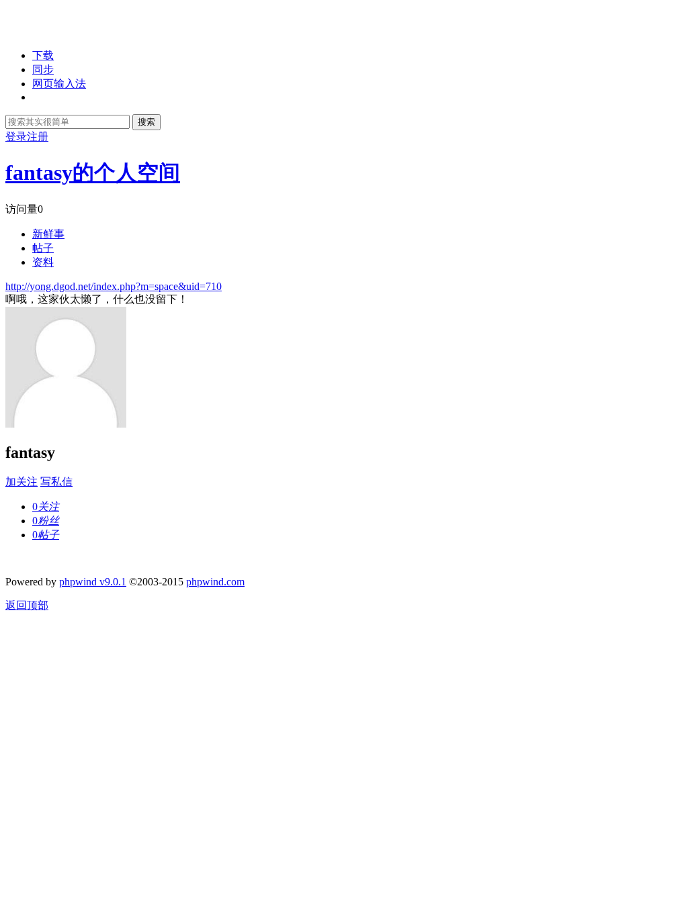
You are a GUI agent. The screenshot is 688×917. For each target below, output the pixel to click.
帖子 (43, 248)
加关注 (21, 481)
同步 (43, 69)
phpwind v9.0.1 (92, 581)
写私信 (56, 481)
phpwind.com (215, 581)
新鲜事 (48, 234)
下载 (43, 55)
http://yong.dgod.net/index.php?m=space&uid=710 (113, 286)
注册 (37, 136)
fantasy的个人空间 (92, 172)
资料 (43, 262)
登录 (16, 136)
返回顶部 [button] (26, 605)
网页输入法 (59, 83)
